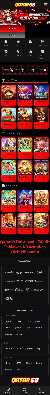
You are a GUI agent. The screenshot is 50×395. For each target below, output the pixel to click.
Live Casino (43, 45)
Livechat (41, 392)
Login (12, 35)
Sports (5, 55)
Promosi (25, 392)
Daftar (12, 28)
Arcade (18, 55)
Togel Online (40, 56)
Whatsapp (8, 392)
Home (5, 45)
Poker (30, 55)
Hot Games (18, 45)
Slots (30, 45)
